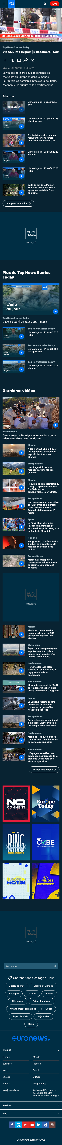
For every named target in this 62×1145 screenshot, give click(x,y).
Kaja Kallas (43, 1016)
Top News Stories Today (16, 318)
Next (5, 1070)
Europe (6, 1057)
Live (54, 3)
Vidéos (6, 1083)
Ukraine (32, 993)
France (49, 993)
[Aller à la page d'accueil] (11, 4)
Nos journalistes (11, 1090)
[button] (18, 203)
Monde (32, 445)
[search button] (55, 966)
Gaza (31, 1024)
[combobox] (31, 966)
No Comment (35, 663)
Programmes (39, 1083)
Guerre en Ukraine (43, 986)
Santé (36, 1070)
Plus (5, 1113)
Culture (36, 1076)
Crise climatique (41, 1001)
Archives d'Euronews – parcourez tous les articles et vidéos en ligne (46, 1093)
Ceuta (48, 1008)
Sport (31, 519)
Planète (37, 1063)
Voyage (6, 1076)
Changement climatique (23, 1008)
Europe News (10, 431)
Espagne (14, 993)
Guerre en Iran (16, 986)
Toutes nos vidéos (43, 769)
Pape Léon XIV (20, 1016)
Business (7, 1063)
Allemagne (17, 1001)
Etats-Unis (34, 645)
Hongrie (32, 537)
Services (7, 1105)
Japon (31, 698)
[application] (31, 25)
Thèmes (7, 1049)
